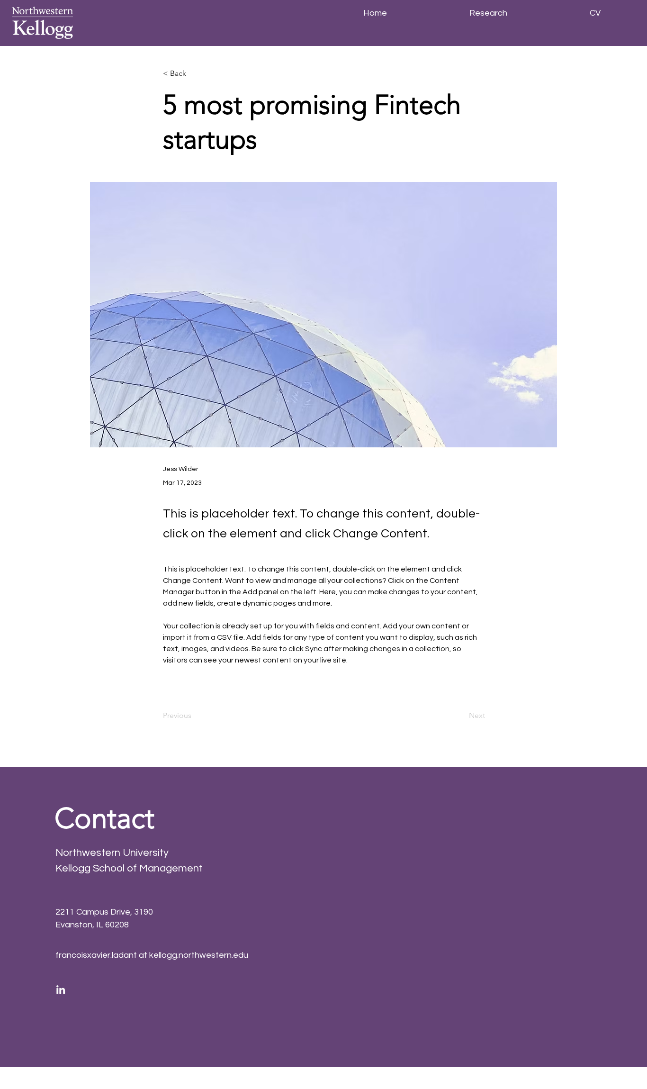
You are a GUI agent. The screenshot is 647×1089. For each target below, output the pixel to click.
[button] (194, 74)
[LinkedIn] (60, 989)
